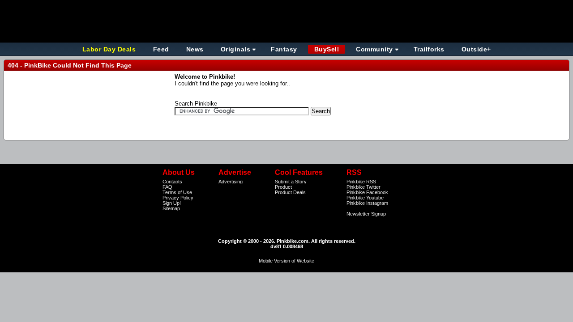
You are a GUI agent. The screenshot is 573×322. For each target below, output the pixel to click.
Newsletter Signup (366, 213)
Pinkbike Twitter (363, 187)
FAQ (167, 187)
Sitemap (171, 208)
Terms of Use (177, 192)
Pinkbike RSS (361, 181)
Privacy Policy (177, 197)
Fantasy (284, 49)
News (195, 49)
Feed (161, 49)
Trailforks (429, 49)
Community (374, 49)
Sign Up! (171, 203)
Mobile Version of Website (286, 260)
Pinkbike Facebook (367, 192)
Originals (236, 49)
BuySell (326, 49)
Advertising (230, 181)
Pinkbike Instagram (367, 203)
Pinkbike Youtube (365, 197)
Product (283, 187)
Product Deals (290, 192)
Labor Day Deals (110, 49)
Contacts (172, 181)
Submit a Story (291, 181)
